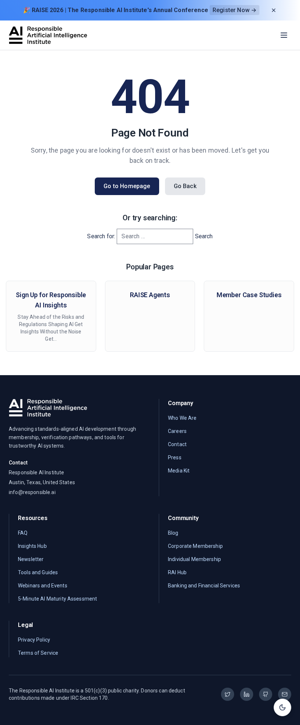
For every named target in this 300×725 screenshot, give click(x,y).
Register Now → (234, 10)
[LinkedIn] (246, 694)
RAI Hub (177, 572)
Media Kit (179, 471)
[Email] (284, 694)
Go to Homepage (127, 186)
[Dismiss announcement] (274, 10)
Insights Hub (32, 546)
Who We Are (182, 418)
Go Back (185, 186)
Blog (173, 533)
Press (174, 457)
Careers (177, 431)
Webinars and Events (42, 585)
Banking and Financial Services (204, 585)
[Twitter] (227, 694)
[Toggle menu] (284, 35)
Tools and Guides (38, 572)
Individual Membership (194, 559)
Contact (177, 444)
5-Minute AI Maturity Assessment (57, 599)
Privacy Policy (34, 640)
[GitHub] (265, 694)
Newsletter (31, 559)
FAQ (22, 533)
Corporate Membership (195, 546)
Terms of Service (38, 653)
